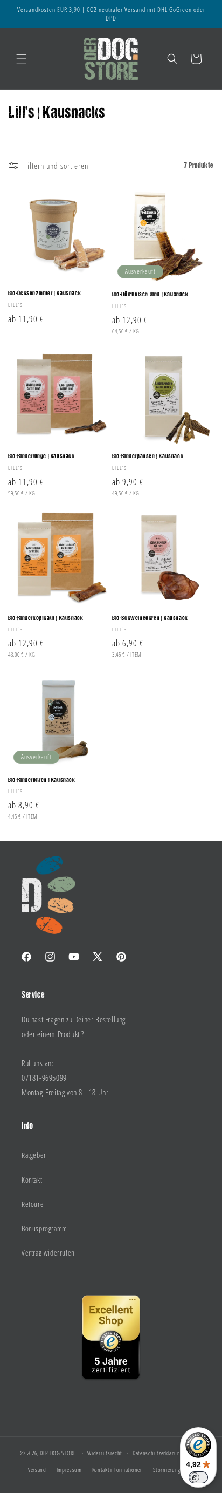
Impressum (69, 1469)
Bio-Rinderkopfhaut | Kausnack (45, 618)
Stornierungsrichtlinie (178, 1469)
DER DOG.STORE (58, 1453)
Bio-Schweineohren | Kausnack (150, 618)
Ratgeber (34, 1155)
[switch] (198, 1477)
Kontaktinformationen (117, 1469)
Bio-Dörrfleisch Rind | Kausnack (150, 294)
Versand (37, 1469)
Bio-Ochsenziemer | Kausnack (44, 293)
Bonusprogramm (44, 1228)
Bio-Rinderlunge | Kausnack (41, 456)
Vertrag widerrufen (48, 1252)
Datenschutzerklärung (158, 1453)
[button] (21, 59)
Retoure (33, 1204)
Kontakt (32, 1180)
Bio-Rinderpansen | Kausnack (147, 456)
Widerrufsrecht (104, 1453)
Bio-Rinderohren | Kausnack (41, 780)
